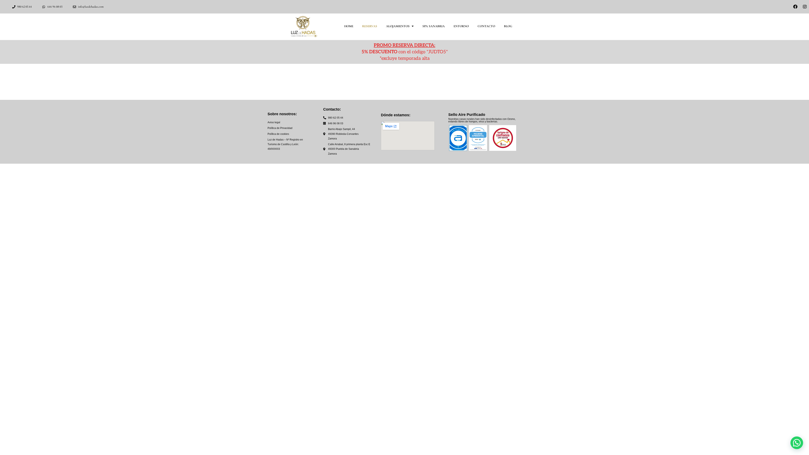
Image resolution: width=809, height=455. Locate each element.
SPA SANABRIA (433, 26)
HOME (348, 26)
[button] (796, 442)
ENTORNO (461, 26)
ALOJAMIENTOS (398, 26)
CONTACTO (486, 26)
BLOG (508, 26)
